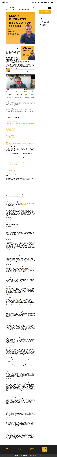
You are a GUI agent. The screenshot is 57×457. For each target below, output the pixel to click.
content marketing (11, 158)
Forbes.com (21, 62)
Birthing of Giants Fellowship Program (11, 120)
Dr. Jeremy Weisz (17, 152)
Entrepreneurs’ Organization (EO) (11, 135)
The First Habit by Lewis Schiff (10, 127)
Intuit (7, 134)
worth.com (24, 270)
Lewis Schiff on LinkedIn (9, 122)
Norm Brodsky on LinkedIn (10, 141)
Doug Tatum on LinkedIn (10, 138)
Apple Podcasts (32, 448)
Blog (42, 2)
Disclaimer (19, 450)
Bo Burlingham (8, 142)
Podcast (45, 2)
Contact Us (50, 2)
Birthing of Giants (8, 118)
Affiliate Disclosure (21, 449)
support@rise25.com (23, 162)
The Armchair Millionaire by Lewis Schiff (12, 128)
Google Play (31, 450)
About (33, 2)
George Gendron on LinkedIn (10, 137)
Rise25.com (13, 162)
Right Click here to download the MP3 (11, 168)
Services (37, 2)
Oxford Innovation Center (10, 130)
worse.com (10, 289)
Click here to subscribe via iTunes (10, 170)
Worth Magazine (8, 129)
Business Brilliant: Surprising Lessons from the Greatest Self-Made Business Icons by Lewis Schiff (20, 123)
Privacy (41, 455)
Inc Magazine (8, 136)
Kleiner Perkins (8, 131)
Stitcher (31, 449)
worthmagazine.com (14, 299)
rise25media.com (24, 204)
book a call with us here (13, 164)
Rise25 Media (17, 148)
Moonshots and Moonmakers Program (12, 121)
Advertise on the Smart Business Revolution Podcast (13, 172)
